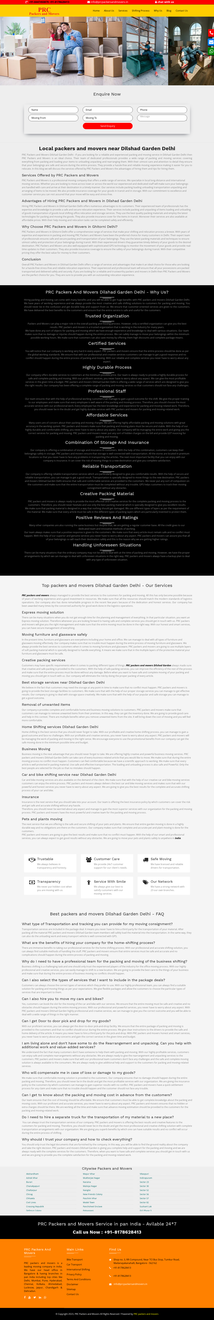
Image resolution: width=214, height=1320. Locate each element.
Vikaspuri (144, 1173)
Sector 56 (144, 1194)
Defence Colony (33, 1210)
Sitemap (71, 1289)
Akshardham (32, 1173)
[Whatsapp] (45, 1297)
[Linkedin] (40, 1297)
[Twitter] (34, 1297)
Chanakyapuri (33, 1186)
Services (123, 10)
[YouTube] (29, 1297)
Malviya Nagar (90, 1186)
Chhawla (30, 1198)
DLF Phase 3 (145, 1210)
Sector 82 (144, 1202)
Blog (169, 10)
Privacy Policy (74, 1274)
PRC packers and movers (35, 595)
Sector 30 (144, 1186)
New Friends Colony (92, 1194)
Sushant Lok (146, 1206)
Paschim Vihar (90, 1198)
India (178, 838)
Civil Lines (31, 1202)
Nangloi (87, 1190)
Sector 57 (144, 1198)
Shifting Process (141, 10)
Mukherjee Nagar (91, 1178)
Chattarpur (31, 1190)
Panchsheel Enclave (92, 1206)
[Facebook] (24, 1297)
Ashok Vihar (32, 1178)
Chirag (29, 1194)
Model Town (89, 1202)
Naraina (87, 1182)
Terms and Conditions (79, 1279)
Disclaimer (72, 1284)
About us (109, 10)
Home (96, 10)
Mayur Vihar (89, 1173)
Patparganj (88, 1210)
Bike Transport (75, 1259)
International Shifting (78, 1269)
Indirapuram (146, 1178)
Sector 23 (144, 1182)
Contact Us (182, 10)
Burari (29, 1182)
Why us (158, 10)
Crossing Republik (35, 1206)
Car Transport (74, 1264)
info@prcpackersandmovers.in (130, 1284)
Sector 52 (144, 1190)
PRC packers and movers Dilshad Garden (148, 665)
